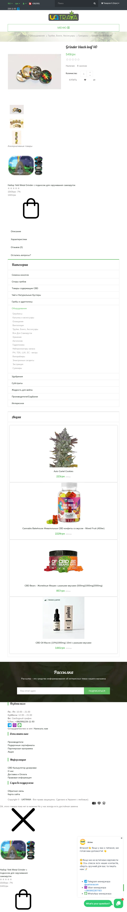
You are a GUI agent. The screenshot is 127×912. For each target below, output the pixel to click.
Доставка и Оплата (17, 774)
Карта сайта (14, 794)
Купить (73, 80)
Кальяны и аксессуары (23, 317)
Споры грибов (19, 281)
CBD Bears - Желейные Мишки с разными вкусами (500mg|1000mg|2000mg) (64, 586)
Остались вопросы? (21, 255)
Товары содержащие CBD (25, 288)
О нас (11, 771)
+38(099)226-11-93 (24, 721)
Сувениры (17, 368)
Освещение (18, 321)
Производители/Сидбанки (25, 396)
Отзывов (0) (17, 247)
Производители (15, 742)
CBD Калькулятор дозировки (22, 768)
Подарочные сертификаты (21, 745)
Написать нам (41, 728)
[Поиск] (94, 3)
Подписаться (97, 691)
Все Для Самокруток (22, 333)
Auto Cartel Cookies (63, 471)
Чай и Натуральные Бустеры (26, 295)
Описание (16, 231)
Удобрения (17, 376)
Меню (62, 27)
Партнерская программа (20, 748)
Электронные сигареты (23, 360)
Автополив (18, 341)
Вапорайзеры (19, 356)
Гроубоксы (17, 314)
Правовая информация (20, 777)
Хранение (17, 337)
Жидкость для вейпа (22, 390)
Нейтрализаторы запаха (24, 349)
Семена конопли (20, 275)
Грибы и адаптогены (22, 301)
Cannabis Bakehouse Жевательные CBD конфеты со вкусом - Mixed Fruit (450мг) (63, 528)
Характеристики (19, 239)
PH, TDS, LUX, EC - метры (25, 352)
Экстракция (18, 364)
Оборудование (19, 308)
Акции (11, 752)
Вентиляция (18, 325)
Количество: (71, 73)
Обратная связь (16, 791)
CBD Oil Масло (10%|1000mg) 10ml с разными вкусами (63, 643)
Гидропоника (18, 345)
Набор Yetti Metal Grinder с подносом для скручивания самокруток (41, 185)
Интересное (18, 403)
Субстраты (17, 383)
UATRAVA (26, 799)
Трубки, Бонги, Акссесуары (25, 329)
